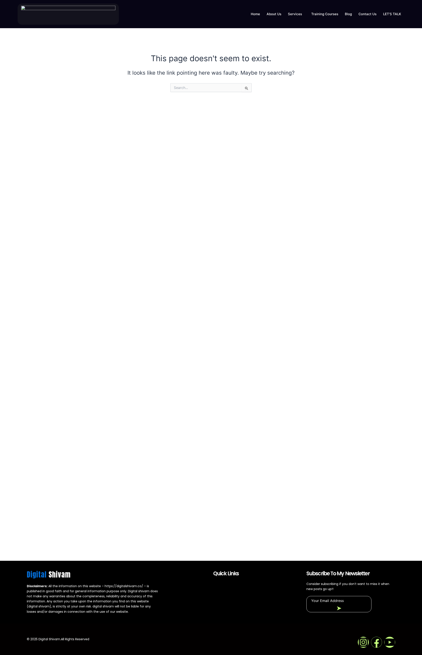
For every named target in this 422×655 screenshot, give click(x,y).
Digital (49, 574)
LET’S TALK (392, 14)
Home (255, 14)
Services (295, 14)
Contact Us (367, 14)
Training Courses (324, 14)
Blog (348, 14)
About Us (274, 14)
